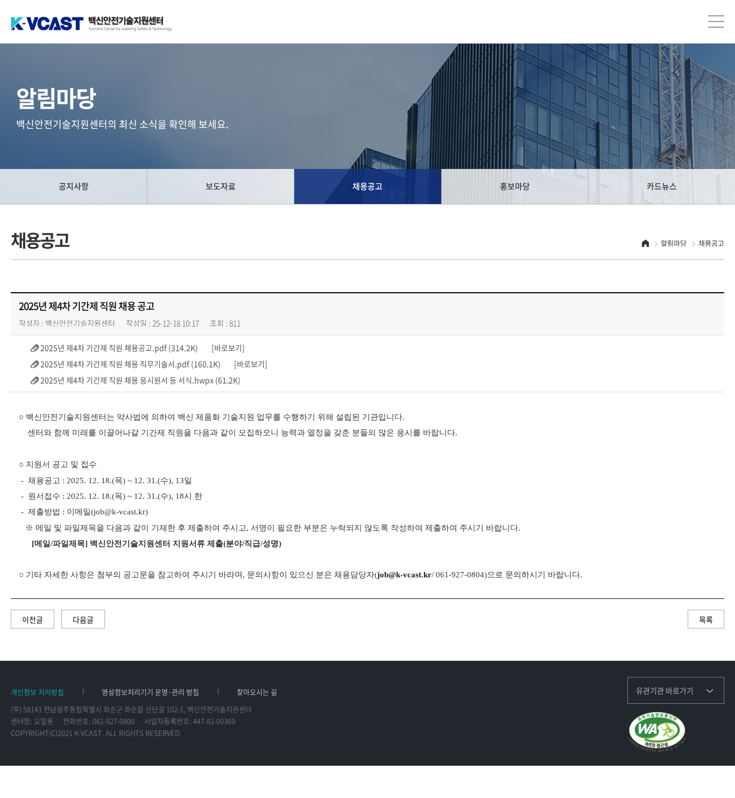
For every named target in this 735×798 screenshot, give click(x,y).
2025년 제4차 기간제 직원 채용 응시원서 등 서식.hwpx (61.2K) (140, 380)
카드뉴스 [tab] (662, 186)
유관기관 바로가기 (665, 690)
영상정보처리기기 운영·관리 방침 (150, 692)
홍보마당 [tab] (515, 186)
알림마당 (674, 242)
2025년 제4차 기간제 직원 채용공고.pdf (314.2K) (118, 347)
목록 (706, 619)
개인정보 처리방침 (37, 692)
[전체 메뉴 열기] (716, 21)
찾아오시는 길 (257, 692)
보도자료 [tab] (221, 186)
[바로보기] (222, 347)
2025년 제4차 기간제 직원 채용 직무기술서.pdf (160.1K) (130, 363)
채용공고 (711, 242)
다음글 (83, 619)
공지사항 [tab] (74, 186)
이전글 (32, 619)
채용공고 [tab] (367, 186)
